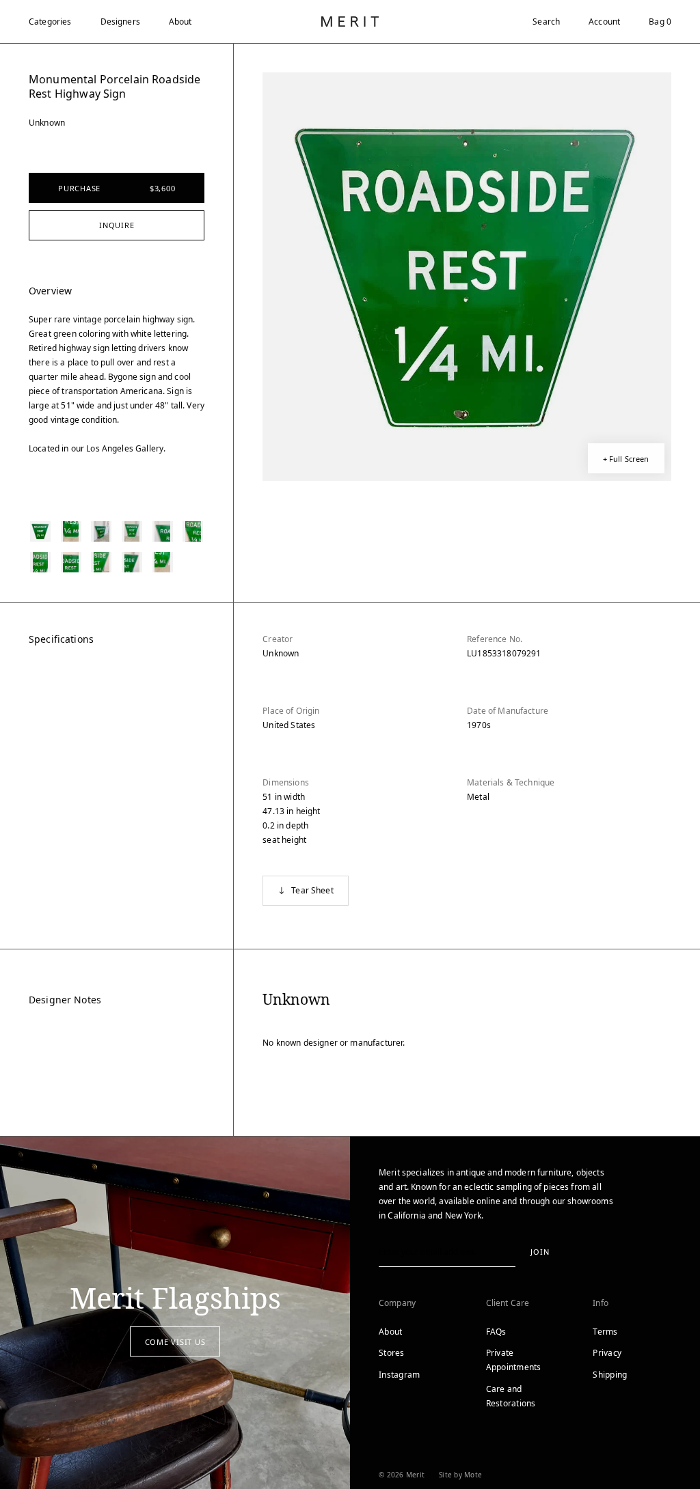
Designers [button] (120, 21)
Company (397, 1303)
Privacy (607, 1353)
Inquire (116, 225)
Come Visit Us (175, 1342)
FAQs (496, 1331)
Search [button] (546, 21)
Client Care (508, 1303)
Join (539, 1252)
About (180, 21)
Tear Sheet (312, 890)
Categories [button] (50, 21)
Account (604, 21)
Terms (605, 1331)
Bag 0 (660, 21)
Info (600, 1303)
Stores (392, 1353)
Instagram (399, 1374)
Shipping (610, 1374)
